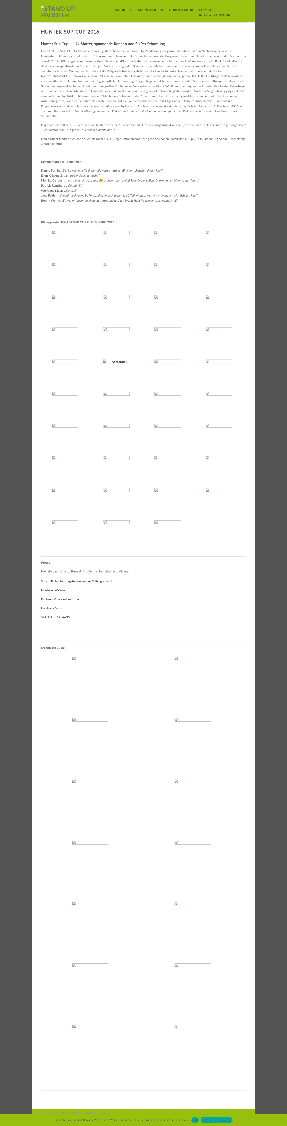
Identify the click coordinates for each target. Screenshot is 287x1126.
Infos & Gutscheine (215, 15)
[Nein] (282, 1120)
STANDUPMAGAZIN (55, 617)
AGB (63, 1113)
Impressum (75, 1113)
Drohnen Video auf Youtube (60, 599)
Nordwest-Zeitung (53, 590)
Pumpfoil (207, 10)
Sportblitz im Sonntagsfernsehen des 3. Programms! (76, 581)
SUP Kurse (123, 10)
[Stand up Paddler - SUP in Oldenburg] (72, 11)
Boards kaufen (95, 1113)
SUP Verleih (147, 10)
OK (195, 1120)
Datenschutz (49, 1113)
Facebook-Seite (51, 608)
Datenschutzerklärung (217, 1120)
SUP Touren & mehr (176, 10)
